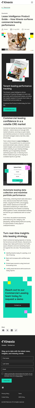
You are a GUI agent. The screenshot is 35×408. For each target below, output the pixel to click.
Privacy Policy (19, 376)
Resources (7, 7)
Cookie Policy (5, 397)
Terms (20, 393)
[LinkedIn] (3, 387)
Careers (4, 345)
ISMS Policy (21, 397)
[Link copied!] (16, 330)
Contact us (11, 345)
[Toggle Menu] (32, 2)
